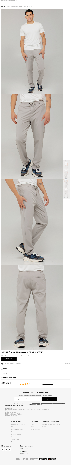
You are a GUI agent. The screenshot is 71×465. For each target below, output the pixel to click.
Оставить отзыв (48, 384)
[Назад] (1, 5)
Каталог (9, 6)
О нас (32, 424)
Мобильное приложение (18, 424)
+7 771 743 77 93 (24, 448)
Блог (12, 426)
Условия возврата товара (18, 431)
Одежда (20, 6)
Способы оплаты (16, 434)
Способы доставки (16, 436)
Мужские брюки (28, 6)
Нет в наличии (9, 358)
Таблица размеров (16, 441)
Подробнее (8, 411)
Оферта (44, 426)
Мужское (14, 6)
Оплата (4, 373)
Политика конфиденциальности (51, 424)
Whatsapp (24, 451)
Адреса (32, 426)
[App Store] (43, 459)
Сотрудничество (35, 429)
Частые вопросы (16, 439)
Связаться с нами (35, 431)
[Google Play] (52, 459)
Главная (3, 6)
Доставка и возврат (8, 377)
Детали (4, 369)
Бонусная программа (17, 429)
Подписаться (49, 399)
